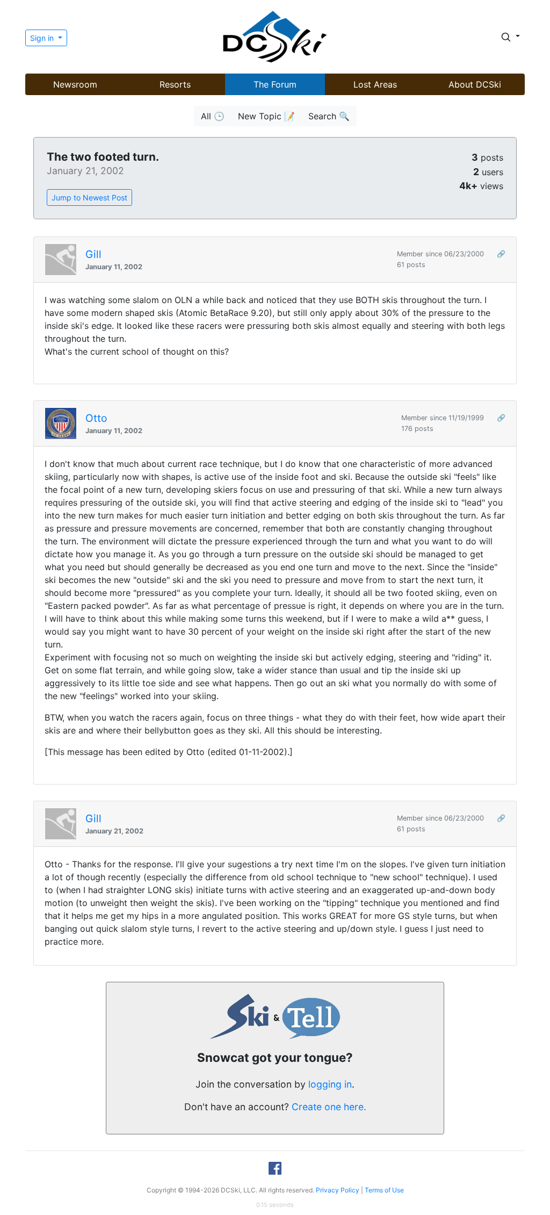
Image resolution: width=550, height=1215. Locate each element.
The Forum (275, 84)
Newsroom (75, 84)
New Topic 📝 (266, 116)
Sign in (43, 37)
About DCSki (474, 84)
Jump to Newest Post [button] (89, 197)
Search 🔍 (329, 116)
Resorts (175, 84)
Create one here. (329, 1106)
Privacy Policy (337, 1190)
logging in (330, 1084)
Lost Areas (375, 84)
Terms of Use (384, 1190)
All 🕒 (213, 116)
